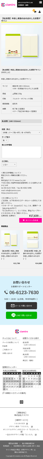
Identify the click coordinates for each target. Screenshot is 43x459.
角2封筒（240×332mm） (30, 355)
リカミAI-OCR (19, 423)
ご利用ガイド (7, 349)
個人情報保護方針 (28, 443)
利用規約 (6, 446)
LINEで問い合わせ (24, 315)
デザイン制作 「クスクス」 (19, 426)
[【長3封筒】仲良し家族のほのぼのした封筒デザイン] (10, 239)
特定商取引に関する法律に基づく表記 (27, 446)
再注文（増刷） (28, 360)
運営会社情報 (13, 443)
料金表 (4, 346)
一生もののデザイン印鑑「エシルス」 (19, 434)
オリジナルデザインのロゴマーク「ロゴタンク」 (21, 429)
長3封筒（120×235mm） (30, 343)
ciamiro (10, 4)
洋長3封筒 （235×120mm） (30, 349)
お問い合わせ (7, 353)
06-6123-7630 (24, 292)
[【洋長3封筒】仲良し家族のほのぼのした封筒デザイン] (32, 239)
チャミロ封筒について (10, 342)
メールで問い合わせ (23, 305)
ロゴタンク (9, 213)
